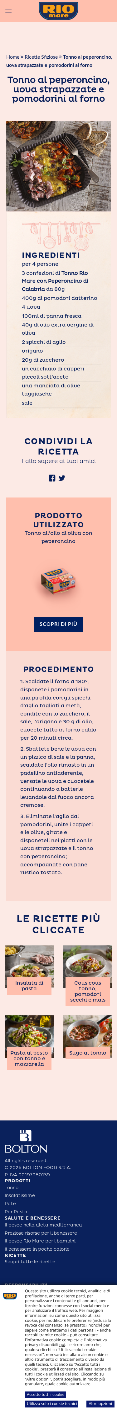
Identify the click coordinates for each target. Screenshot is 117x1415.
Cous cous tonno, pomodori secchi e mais (87, 991)
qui (62, 1344)
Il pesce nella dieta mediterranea (43, 1225)
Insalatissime (20, 1195)
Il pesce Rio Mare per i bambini (40, 1241)
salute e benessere (33, 1218)
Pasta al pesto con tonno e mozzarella (29, 1058)
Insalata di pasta (29, 986)
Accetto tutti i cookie (46, 1394)
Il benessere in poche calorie (37, 1249)
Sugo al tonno (87, 1053)
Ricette (15, 1255)
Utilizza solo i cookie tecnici (52, 1403)
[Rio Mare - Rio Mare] (58, 11)
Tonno (11, 1187)
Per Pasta (16, 1212)
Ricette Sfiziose (41, 57)
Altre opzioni (100, 1403)
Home (12, 57)
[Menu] (8, 11)
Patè (10, 1203)
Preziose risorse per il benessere (41, 1233)
